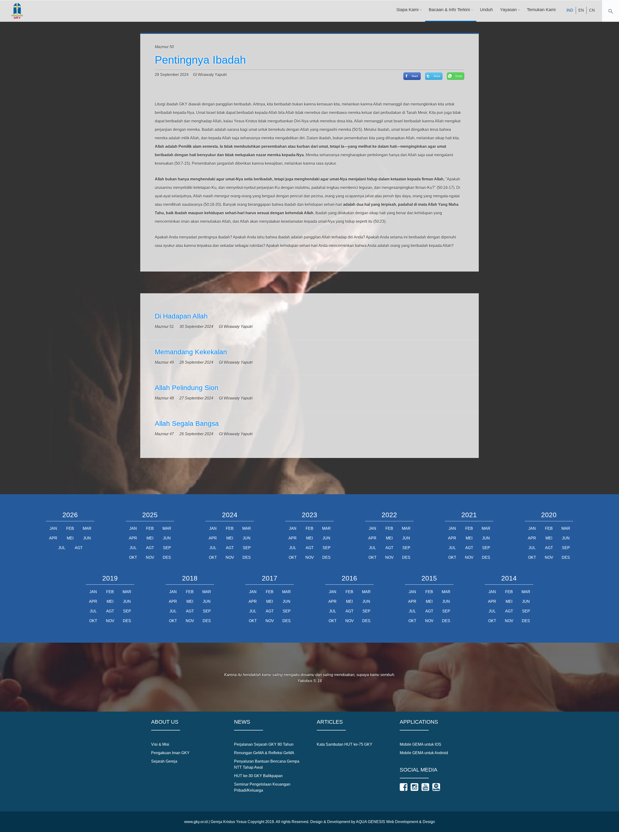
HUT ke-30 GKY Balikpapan (258, 776)
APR (53, 538)
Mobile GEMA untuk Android (424, 753)
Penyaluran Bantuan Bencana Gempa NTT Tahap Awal (266, 764)
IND (570, 10)
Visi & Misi (160, 744)
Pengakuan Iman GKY (170, 753)
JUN (87, 538)
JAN (53, 528)
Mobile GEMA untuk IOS (420, 744)
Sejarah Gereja (164, 761)
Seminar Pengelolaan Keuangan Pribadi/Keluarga (262, 787)
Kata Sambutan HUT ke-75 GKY (344, 744)
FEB (70, 528)
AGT (79, 548)
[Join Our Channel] (425, 787)
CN (592, 10)
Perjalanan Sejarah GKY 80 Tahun (264, 744)
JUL (61, 548)
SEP (167, 548)
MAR (87, 528)
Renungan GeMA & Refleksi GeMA (264, 753)
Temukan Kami (541, 9)
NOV (150, 557)
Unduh (486, 9)
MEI (70, 538)
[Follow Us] (403, 787)
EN (581, 10)
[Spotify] (436, 787)
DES (167, 557)
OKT (133, 557)
